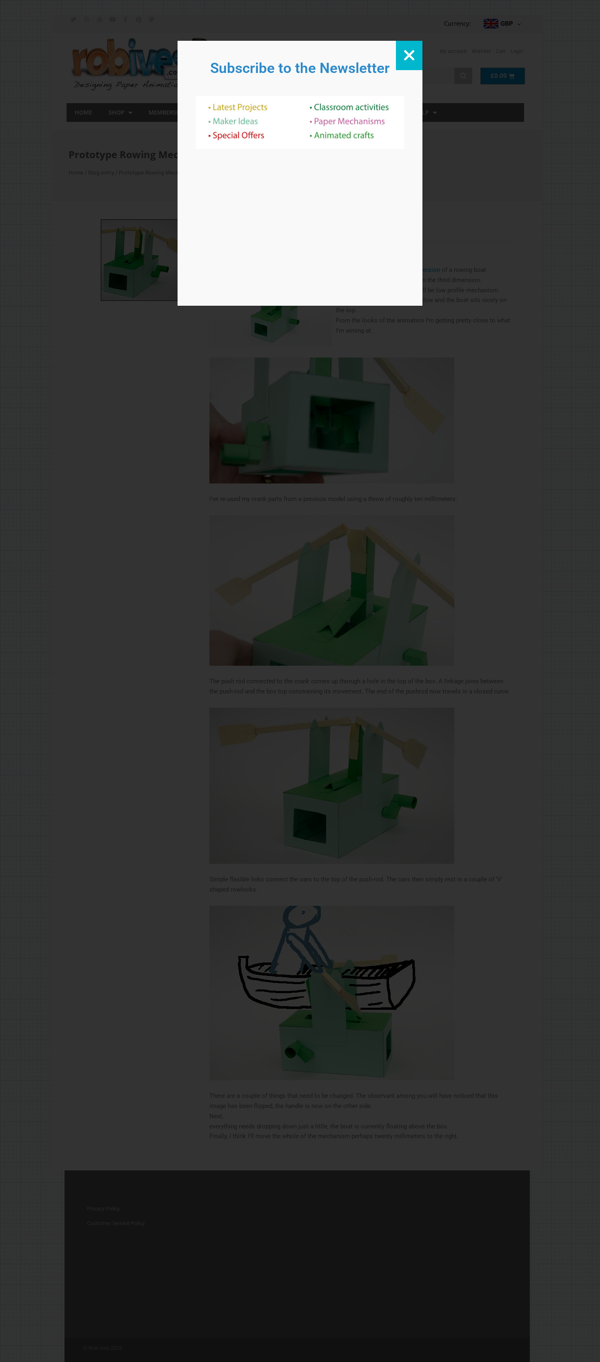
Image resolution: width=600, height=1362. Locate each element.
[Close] (409, 55)
